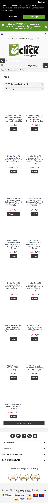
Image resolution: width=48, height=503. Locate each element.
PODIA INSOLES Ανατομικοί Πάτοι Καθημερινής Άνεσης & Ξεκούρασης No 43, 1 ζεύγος (13, 286)
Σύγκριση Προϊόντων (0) (19, 84)
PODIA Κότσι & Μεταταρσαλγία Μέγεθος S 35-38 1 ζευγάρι (35, 368)
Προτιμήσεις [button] (13, 17)
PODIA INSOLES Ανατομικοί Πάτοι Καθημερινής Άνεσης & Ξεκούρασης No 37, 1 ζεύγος (13, 159)
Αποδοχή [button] (34, 17)
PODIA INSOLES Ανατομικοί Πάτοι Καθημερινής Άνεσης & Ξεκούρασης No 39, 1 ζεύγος (13, 202)
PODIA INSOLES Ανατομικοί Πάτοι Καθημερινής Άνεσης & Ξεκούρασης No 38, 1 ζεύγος (34, 159)
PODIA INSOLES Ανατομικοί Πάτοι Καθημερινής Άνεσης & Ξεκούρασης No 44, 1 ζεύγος (34, 286)
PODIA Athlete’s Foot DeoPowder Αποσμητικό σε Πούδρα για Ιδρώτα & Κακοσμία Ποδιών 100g (13, 118)
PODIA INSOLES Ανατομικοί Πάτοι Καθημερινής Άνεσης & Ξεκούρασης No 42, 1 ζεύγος (34, 244)
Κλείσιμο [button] (41, 2)
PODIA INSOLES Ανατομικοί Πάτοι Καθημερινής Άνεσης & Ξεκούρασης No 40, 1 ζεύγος (34, 202)
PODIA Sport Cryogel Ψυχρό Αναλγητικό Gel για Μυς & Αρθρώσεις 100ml (34, 328)
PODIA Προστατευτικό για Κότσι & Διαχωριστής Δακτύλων (13, 406)
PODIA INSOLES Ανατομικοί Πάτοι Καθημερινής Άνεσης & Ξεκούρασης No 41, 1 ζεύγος (13, 244)
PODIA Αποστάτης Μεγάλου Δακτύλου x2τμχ (14, 368)
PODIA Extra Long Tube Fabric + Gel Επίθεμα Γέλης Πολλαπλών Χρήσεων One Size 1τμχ (34, 118)
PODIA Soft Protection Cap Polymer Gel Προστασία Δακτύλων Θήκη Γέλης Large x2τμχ (13, 328)
